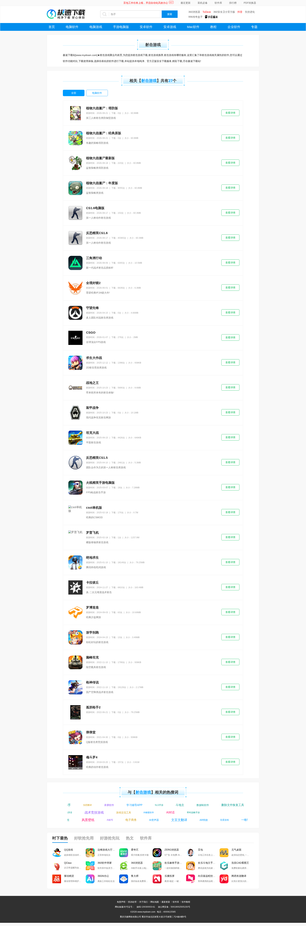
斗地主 (174, 804)
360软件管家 (105, 862)
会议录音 (73, 812)
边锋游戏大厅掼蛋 (107, 849)
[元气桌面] (224, 852)
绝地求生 (92, 557)
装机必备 (203, 2)
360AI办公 (103, 875)
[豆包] (190, 852)
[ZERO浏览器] (157, 852)
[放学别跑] (75, 637)
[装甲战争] (75, 413)
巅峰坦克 (92, 657)
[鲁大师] (123, 878)
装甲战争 (92, 408)
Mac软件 (193, 27)
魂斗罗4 (91, 757)
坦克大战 (92, 432)
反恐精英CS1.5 (97, 457)
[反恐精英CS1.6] (75, 238)
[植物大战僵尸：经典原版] (75, 138)
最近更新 (186, 2)
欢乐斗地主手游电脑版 (209, 862)
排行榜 (233, 2)
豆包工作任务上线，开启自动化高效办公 (145, 2)
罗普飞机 (92, 532)
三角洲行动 (94, 258)
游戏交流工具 (129, 812)
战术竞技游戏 (99, 812)
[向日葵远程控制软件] (190, 878)
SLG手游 (153, 805)
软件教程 (186, 902)
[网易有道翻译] (224, 878)
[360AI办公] (90, 878)
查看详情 (230, 112)
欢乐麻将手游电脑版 (175, 862)
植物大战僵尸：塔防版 (102, 108)
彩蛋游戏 (219, 820)
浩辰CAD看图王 (240, 862)
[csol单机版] (75, 512)
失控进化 (250, 11)
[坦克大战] (75, 438)
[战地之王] (75, 388)
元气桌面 (236, 849)
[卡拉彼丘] (75, 587)
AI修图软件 (154, 812)
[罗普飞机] (75, 537)
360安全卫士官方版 (224, 11)
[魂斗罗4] (75, 762)
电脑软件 (72, 27)
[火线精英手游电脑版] (75, 488)
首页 (52, 27)
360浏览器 (194, 11)
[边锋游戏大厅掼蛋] (90, 852)
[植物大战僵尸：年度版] (75, 188)
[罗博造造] (75, 612)
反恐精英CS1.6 (97, 233)
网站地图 (154, 902)
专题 (254, 27)
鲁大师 (134, 875)
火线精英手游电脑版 (100, 482)
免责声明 (121, 902)
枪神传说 (92, 682)
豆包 (200, 849)
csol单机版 (94, 507)
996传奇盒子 (195, 16)
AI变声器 (148, 820)
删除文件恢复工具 (227, 804)
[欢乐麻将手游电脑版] (157, 865)
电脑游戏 (95, 27)
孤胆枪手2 (93, 707)
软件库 (218, 2)
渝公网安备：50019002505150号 (174, 907)
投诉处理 (132, 902)
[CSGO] (75, 338)
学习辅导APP (129, 804)
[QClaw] (56, 865)
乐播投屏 (169, 875)
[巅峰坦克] (75, 662)
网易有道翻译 (238, 875)
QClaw (68, 862)
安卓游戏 (169, 27)
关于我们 (143, 902)
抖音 (239, 11)
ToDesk (207, 11)
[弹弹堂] (75, 737)
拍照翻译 (82, 805)
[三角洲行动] (75, 263)
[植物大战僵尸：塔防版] (75, 113)
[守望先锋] (75, 313)
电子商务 (125, 819)
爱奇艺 (134, 849)
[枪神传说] (75, 687)
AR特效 (198, 820)
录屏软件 (104, 805)
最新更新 (166, 902)
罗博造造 (92, 607)
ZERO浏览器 (172, 849)
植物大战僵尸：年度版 (102, 183)
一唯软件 (241, 819)
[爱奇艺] (123, 852)
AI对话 (176, 812)
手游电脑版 (121, 27)
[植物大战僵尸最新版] (75, 163)
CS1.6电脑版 (95, 208)
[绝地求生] (75, 562)
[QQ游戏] (56, 852)
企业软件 (234, 27)
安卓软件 (146, 27)
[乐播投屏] (157, 878)
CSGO (90, 332)
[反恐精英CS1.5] (75, 463)
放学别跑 (92, 632)
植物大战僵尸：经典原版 (103, 133)
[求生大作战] (75, 363)
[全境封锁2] (75, 288)
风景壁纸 (82, 820)
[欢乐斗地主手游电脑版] (190, 865)
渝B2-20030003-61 (146, 907)
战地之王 (92, 383)
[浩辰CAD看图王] (224, 865)
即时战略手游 (198, 812)
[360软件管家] (90, 865)
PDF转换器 (250, 2)
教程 (213, 27)
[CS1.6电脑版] (75, 213)
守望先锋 (92, 308)
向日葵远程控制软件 (209, 875)
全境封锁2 (93, 283)
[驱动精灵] (56, 878)
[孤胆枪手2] (75, 712)
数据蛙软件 (197, 805)
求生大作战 (94, 358)
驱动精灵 (69, 875)
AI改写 (104, 820)
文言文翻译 (174, 820)
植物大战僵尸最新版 (100, 158)
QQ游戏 (68, 849)
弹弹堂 (91, 732)
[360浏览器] (123, 865)
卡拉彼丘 (92, 582)
